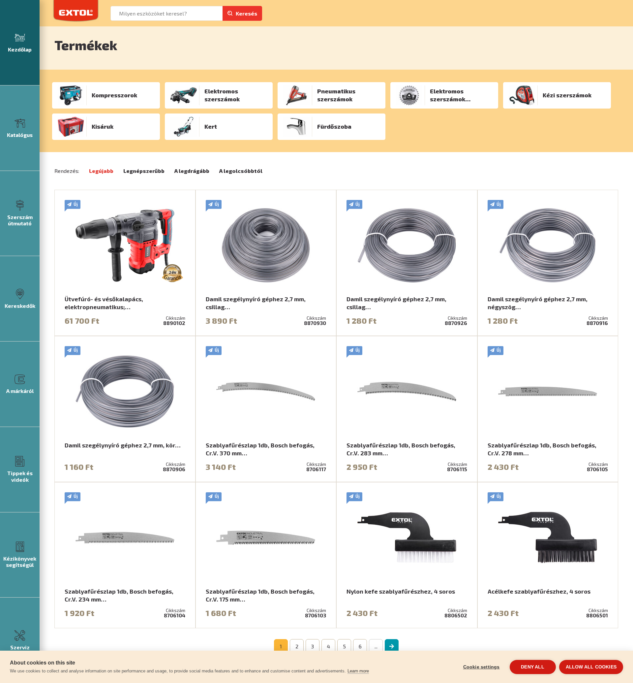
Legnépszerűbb (144, 171)
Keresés (246, 13)
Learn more (358, 670)
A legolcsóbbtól (240, 171)
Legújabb (101, 171)
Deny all (532, 667)
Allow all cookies (591, 667)
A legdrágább (191, 171)
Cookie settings (481, 667)
